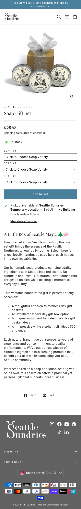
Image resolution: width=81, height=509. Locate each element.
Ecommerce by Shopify (57, 505)
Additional (14, 462)
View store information (23, 221)
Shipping (9, 132)
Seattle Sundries (18, 107)
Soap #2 (10, 163)
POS (40, 505)
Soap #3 (10, 176)
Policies (11, 451)
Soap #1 (10, 151)
